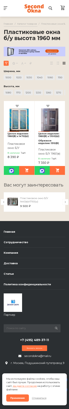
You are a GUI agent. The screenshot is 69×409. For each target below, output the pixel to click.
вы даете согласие (25, 385)
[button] (13, 131)
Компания (11, 252)
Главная (9, 231)
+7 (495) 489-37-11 (34, 340)
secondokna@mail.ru (37, 356)
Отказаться (39, 397)
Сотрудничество (16, 242)
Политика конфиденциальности (27, 284)
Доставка (11, 263)
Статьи (9, 273)
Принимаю (17, 397)
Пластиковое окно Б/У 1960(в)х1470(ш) (18, 148)
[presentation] (4, 202)
